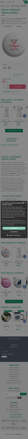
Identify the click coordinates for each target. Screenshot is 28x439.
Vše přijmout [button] (14, 228)
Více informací (11, 225)
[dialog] (14, 219)
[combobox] (23, 203)
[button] (14, 235)
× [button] (25, 202)
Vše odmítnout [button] (14, 231)
